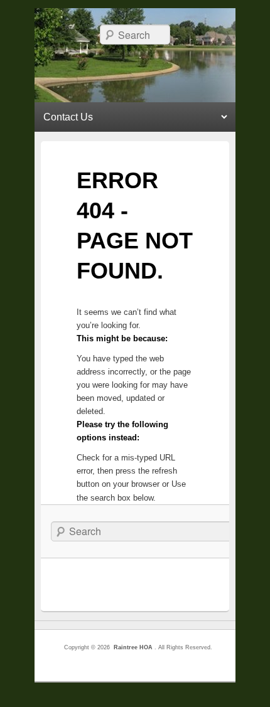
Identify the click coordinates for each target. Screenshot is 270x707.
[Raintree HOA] (135, 62)
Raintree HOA (133, 647)
